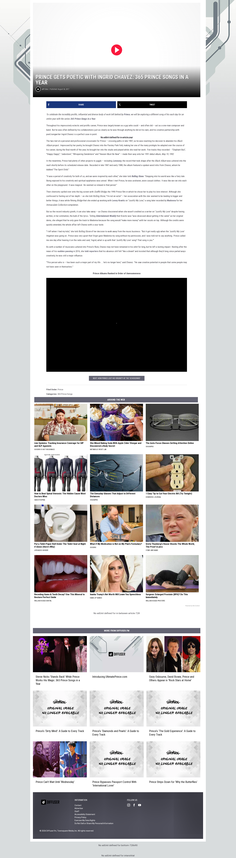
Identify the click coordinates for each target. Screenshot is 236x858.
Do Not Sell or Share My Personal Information (94, 823)
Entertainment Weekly (106, 216)
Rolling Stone (138, 176)
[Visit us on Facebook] (135, 805)
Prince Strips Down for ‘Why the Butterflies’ (173, 782)
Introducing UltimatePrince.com (109, 676)
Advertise (79, 808)
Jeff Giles (45, 89)
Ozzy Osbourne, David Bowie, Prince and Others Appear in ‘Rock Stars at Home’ (171, 678)
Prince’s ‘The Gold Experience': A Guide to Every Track (172, 732)
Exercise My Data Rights (85, 820)
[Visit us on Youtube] (140, 805)
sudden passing (65, 251)
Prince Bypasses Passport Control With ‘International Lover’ (114, 783)
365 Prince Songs (65, 394)
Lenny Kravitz (118, 200)
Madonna (171, 200)
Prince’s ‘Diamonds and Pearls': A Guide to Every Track (115, 732)
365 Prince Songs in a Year (82, 118)
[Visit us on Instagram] (129, 805)
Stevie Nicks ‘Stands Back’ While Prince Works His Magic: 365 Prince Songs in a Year (58, 680)
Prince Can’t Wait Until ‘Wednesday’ (55, 782)
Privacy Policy (80, 817)
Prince (127, 114)
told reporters (91, 251)
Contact (78, 805)
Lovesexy (117, 160)
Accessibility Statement (85, 814)
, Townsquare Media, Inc (66, 831)
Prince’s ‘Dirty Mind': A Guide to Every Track (60, 731)
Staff (77, 811)
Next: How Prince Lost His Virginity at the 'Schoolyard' (116, 378)
